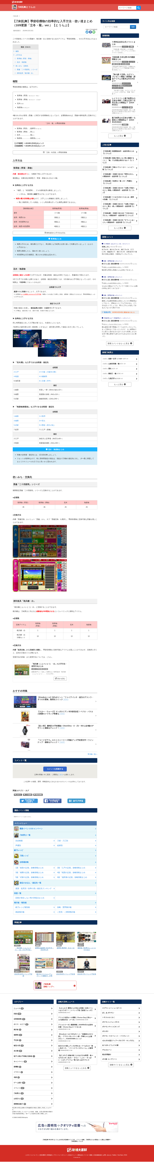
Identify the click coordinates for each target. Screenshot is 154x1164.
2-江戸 (16, 372)
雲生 (110, 368)
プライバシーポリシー (60, 1155)
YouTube (120, 1155)
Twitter (114, 1155)
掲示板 (17, 1029)
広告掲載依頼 (98, 1155)
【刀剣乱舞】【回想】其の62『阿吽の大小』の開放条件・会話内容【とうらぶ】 (118, 175)
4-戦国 (16, 376)
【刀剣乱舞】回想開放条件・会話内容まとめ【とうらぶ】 (118, 152)
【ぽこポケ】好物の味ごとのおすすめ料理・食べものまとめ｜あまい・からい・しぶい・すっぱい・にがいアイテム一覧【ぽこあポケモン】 (75, 1058)
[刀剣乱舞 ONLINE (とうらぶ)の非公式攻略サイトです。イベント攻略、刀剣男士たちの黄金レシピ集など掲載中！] (17, 2)
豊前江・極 (112, 373)
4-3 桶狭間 (43, 376)
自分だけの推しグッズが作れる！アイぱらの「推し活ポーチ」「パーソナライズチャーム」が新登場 (75, 1048)
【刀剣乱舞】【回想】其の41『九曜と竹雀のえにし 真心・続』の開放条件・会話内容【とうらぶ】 (118, 206)
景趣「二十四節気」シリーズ (26, 69)
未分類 (17, 1051)
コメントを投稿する (55, 769)
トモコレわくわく (108, 1017)
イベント (19, 1088)
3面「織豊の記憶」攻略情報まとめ (29, 872)
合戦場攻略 (19, 1019)
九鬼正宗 (112, 378)
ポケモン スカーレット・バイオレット (116, 1036)
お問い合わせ (107, 1155)
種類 (17, 51)
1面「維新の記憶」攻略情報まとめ (29, 868)
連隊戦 (17, 1035)
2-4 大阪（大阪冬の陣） (48, 372)
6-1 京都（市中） (45, 381)
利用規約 (49, 1155)
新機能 (17, 1067)
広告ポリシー (72, 1155)
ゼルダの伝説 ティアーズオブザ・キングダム (118, 1040)
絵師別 (60, 845)
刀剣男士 (18, 1093)
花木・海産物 (21, 62)
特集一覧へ (93, 754)
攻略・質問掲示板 (64, 907)
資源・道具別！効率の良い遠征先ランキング (33, 888)
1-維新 (16, 416)
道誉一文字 (115, 359)
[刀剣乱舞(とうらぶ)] (45, 10)
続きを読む (61, 678)
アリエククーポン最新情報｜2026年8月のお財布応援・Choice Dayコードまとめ (75, 1027)
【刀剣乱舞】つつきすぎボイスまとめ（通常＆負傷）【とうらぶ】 (118, 198)
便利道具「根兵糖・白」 (25, 73)
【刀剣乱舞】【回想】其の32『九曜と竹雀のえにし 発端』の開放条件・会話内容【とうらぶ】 (118, 190)
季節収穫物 (38, 794)
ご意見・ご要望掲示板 (66, 912)
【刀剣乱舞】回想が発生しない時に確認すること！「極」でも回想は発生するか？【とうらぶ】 (118, 160)
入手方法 (18, 55)
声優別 (18, 845)
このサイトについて (31, 1155)
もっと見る (118, 136)
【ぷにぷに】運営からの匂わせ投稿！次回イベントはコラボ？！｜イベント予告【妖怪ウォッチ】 (75, 1010)
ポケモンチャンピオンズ (111, 1026)
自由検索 (19, 841)
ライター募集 (88, 1155)
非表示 (27, 47)
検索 (138, 8)
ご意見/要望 (42, 1155)
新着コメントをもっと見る (118, 343)
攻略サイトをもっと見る (120, 1065)
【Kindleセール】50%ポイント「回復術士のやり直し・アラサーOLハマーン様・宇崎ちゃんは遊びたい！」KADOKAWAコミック (75, 1037)
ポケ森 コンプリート (109, 1059)
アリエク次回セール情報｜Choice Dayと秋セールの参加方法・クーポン (75, 1019)
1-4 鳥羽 (42, 416)
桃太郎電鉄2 (106, 1054)
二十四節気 (28, 794)
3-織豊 (16, 421)
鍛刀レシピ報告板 (22, 907)
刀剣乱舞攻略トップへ (48, 985)
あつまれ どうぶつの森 (110, 1045)
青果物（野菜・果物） (24, 58)
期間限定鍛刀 (19, 1104)
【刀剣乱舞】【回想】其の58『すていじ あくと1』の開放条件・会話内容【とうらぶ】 (118, 221)
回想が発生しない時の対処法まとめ (29, 898)
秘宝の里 (18, 1045)
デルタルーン (107, 1050)
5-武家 (16, 425)
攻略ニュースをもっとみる (75, 1068)
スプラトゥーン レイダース (112, 1008)
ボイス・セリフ (21, 1024)
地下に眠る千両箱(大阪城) (24, 1056)
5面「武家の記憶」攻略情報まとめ (29, 877)
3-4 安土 (42, 421)
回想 (17, 1014)
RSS (125, 1155)
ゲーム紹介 (19, 1083)
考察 (16, 1077)
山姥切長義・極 (113, 364)
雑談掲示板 (19, 912)
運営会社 (80, 1155)
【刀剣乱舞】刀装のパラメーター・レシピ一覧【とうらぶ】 (118, 168)
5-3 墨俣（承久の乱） (47, 425)
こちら (60, 774)
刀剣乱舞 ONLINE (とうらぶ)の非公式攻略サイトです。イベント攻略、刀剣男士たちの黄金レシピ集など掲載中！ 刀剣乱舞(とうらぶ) (77, 1140)
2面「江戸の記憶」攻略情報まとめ (71, 868)
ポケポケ (105, 1031)
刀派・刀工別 (62, 841)
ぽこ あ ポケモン (108, 1013)
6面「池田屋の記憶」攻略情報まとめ (72, 877)
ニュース (18, 1008)
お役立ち (18, 794)
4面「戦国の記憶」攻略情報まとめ (71, 872)
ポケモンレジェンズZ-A (110, 1022)
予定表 (17, 1040)
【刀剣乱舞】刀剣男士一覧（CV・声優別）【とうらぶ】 (117, 182)
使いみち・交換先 (21, 66)
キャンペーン (20, 1061)
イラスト (18, 1072)
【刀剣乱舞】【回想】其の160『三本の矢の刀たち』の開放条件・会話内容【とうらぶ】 (118, 214)
